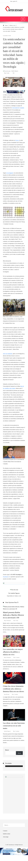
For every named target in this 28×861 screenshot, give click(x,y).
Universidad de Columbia (18, 107)
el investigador (9, 173)
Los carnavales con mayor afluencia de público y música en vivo (13, 651)
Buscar (7, 750)
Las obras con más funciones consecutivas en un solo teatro (14, 725)
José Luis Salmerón (7, 353)
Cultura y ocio (7, 35)
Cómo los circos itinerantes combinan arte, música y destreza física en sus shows (13, 688)
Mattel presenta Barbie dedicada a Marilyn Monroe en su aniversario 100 (13, 615)
